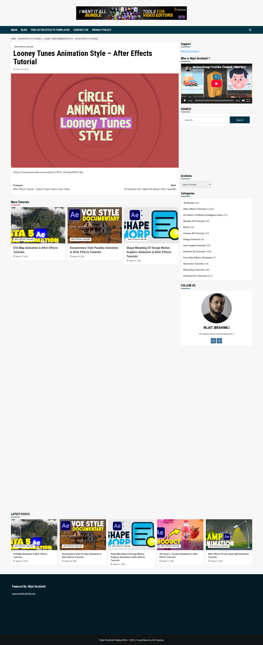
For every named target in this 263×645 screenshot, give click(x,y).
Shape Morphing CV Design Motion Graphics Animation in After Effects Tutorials (148, 252)
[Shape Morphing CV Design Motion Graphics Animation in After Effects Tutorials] (151, 225)
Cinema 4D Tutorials (193, 233)
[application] (216, 84)
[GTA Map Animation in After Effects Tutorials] (38, 225)
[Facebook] (213, 340)
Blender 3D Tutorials (194, 221)
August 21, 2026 (135, 261)
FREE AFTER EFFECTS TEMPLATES (50, 29)
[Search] (250, 30)
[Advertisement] (216, 149)
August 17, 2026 (168, 561)
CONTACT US (81, 29)
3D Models (189, 202)
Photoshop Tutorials (193, 269)
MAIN (14, 29)
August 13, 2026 (217, 561)
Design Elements (192, 239)
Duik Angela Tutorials (194, 245)
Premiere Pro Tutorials (195, 275)
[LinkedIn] (219, 340)
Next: (150, 187)
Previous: (41, 187)
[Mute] (243, 100)
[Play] (184, 100)
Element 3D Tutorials (194, 251)
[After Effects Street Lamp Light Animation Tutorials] (229, 534)
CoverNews (142, 639)
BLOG (24, 29)
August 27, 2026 (22, 256)
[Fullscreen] (248, 100)
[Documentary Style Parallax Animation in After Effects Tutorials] (95, 225)
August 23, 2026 (78, 256)
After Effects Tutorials (24, 47)
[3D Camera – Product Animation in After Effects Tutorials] (180, 534)
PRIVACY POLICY (101, 29)
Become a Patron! (190, 51)
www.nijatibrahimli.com (23, 593)
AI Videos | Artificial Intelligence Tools (203, 215)
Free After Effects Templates (197, 257)
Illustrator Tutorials (193, 263)
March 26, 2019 (22, 69)
